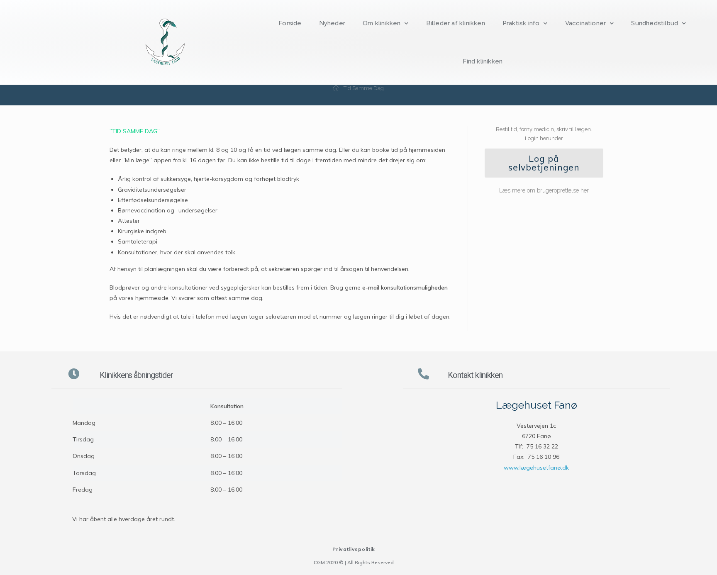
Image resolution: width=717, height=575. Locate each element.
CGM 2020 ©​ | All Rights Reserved (354, 562)
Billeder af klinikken (455, 23)
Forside (289, 23)
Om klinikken (381, 23)
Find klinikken (482, 61)
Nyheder (332, 23)
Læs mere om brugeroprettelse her (544, 190)
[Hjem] (336, 88)
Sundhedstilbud (654, 23)
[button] (544, 163)
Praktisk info (521, 23)
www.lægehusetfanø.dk (536, 467)
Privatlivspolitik (353, 549)
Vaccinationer (585, 23)
